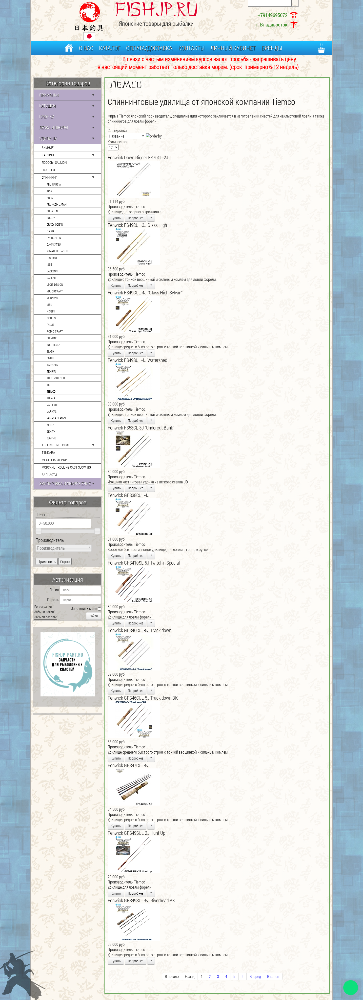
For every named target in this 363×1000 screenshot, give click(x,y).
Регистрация (43, 606)
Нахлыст (48, 169)
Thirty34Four (56, 378)
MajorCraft (55, 291)
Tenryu (51, 371)
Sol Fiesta (53, 345)
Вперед (255, 976)
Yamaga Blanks (56, 418)
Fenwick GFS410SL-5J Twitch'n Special (144, 562)
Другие (51, 438)
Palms (50, 325)
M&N (49, 305)
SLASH (50, 351)
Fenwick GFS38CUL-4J (128, 495)
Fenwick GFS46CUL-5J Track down (139, 630)
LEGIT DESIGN (55, 284)
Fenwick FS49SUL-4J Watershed (137, 360)
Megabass (53, 298)
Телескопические (56, 445)
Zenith (51, 431)
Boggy (51, 218)
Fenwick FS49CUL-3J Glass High (137, 225)
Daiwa (50, 231)
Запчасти (49, 474)
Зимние (48, 147)
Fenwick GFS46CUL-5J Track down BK (143, 697)
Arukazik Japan (56, 204)
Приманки (49, 95)
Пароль (53, 599)
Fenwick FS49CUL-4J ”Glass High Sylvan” (145, 292)
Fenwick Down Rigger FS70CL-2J (138, 157)
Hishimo (52, 258)
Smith (50, 358)
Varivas (52, 411)
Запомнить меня (84, 608)
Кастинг (48, 155)
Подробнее (135, 217)
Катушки (47, 106)
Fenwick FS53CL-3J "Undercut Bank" (141, 427)
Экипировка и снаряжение (64, 483)
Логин (54, 589)
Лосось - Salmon (54, 162)
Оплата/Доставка (149, 48)
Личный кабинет (233, 48)
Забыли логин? (44, 611)
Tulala (51, 398)
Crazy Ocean (55, 224)
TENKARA (48, 452)
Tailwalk (52, 365)
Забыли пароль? (45, 617)
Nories (51, 318)
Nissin (51, 311)
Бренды (272, 48)
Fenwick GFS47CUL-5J (128, 765)
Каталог (109, 48)
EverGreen (54, 238)
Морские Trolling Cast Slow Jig (66, 467)
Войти (93, 616)
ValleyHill (53, 405)
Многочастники (54, 459)
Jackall (52, 278)
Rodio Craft (55, 331)
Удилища (48, 138)
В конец (273, 976)
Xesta (50, 425)
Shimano (52, 338)
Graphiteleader (57, 251)
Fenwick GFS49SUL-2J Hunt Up (136, 833)
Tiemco (51, 391)
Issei (50, 264)
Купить (116, 217)
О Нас (86, 48)
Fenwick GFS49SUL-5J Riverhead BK (141, 900)
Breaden (52, 211)
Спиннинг (49, 177)
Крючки (46, 116)
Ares (50, 198)
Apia (49, 191)
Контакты (191, 48)
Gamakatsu (54, 244)
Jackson (52, 271)
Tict (49, 385)
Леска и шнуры (53, 127)
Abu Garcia (54, 184)
